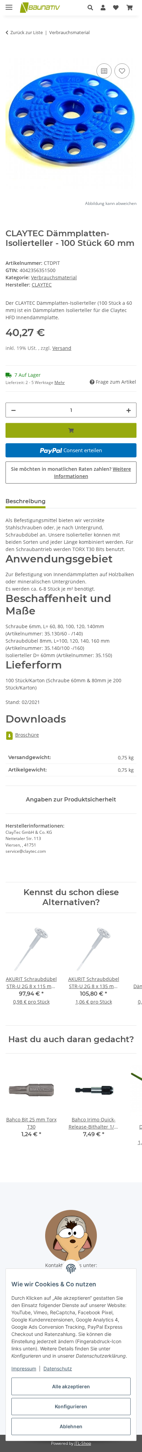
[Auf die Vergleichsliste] (104, 71)
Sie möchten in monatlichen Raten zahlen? (71, 472)
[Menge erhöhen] (128, 410)
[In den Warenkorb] (11, 54)
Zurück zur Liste (26, 32)
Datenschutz (57, 1368)
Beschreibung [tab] (25, 501)
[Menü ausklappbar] (9, 4)
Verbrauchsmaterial (54, 277)
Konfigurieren (71, 1406)
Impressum (23, 1368)
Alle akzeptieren (71, 1386)
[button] (90, 7)
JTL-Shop (82, 1443)
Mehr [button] (59, 382)
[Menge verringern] (13, 410)
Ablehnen (71, 1426)
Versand (61, 348)
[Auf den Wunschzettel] (122, 71)
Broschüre (27, 735)
